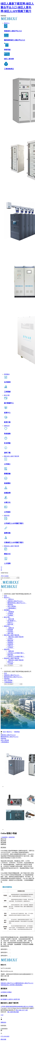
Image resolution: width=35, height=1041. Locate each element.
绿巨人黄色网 (5, 740)
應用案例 (7, 374)
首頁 (5, 595)
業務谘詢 (3, 1022)
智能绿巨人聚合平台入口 (8, 735)
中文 (2, 576)
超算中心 (11, 999)
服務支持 (7, 425)
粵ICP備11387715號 (22, 1010)
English (6, 576)
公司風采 (30, 1006)
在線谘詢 (4, 837)
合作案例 (3, 992)
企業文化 (25, 1006)
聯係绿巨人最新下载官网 (11, 546)
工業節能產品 (5, 742)
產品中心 (7, 23)
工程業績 (9, 992)
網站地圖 (16, 1012)
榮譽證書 (9, 1006)
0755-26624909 (5, 1036)
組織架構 (19, 1006)
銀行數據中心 (5, 999)
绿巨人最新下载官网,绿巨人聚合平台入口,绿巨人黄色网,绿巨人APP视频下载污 (17, 7)
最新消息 (7, 515)
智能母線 (17, 731)
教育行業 (17, 999)
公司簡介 (3, 1006)
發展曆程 (14, 1006)
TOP (2, 1015)
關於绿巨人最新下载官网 (11, 456)
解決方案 (7, 395)
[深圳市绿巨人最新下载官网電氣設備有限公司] (9, 20)
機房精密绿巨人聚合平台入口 (9, 736)
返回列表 (12, 837)
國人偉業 (10, 1012)
